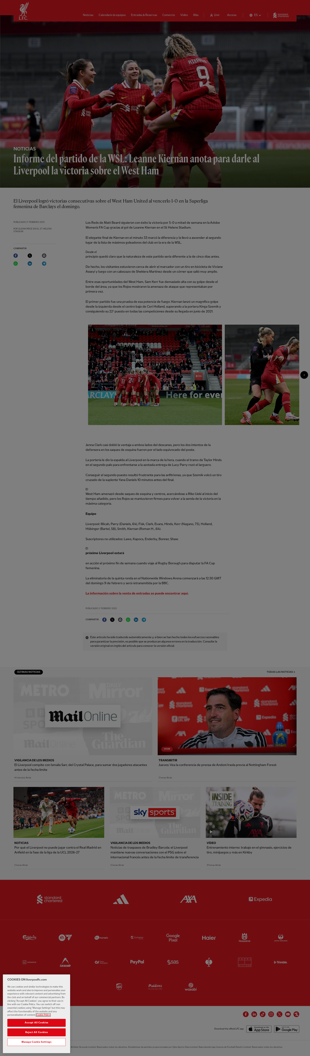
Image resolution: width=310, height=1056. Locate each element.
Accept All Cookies (36, 1022)
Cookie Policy (43, 1015)
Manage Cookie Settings (36, 1042)
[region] (36, 1013)
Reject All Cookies (36, 1032)
